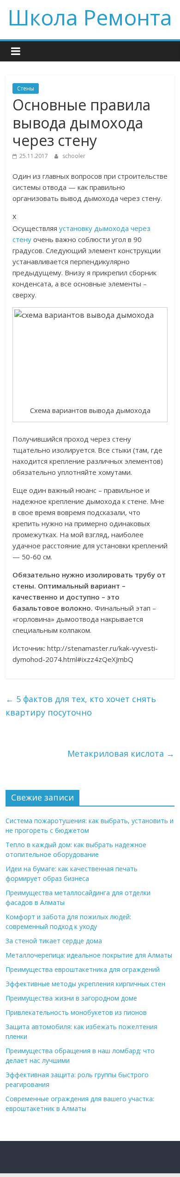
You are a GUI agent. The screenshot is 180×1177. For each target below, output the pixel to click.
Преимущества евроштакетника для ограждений (83, 969)
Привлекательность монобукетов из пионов (76, 1012)
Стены (25, 88)
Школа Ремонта (90, 17)
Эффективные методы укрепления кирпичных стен (85, 983)
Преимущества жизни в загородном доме (71, 998)
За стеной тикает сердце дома (54, 940)
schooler (73, 156)
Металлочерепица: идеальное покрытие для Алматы (89, 955)
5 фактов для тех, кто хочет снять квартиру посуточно (81, 705)
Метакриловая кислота (120, 753)
